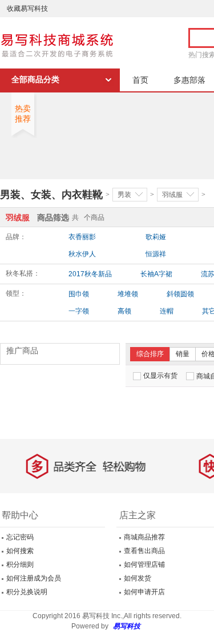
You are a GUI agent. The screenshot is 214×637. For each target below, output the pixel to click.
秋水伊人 (82, 254)
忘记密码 (20, 537)
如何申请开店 (144, 592)
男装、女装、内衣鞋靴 (51, 194)
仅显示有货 (160, 376)
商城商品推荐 (144, 537)
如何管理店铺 (144, 565)
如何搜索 (20, 551)
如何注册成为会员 (33, 578)
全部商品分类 (35, 79)
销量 (182, 354)
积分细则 (20, 565)
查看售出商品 (144, 551)
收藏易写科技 (27, 9)
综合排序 (150, 354)
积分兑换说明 (26, 592)
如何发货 (137, 578)
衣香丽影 (82, 237)
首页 (140, 79)
